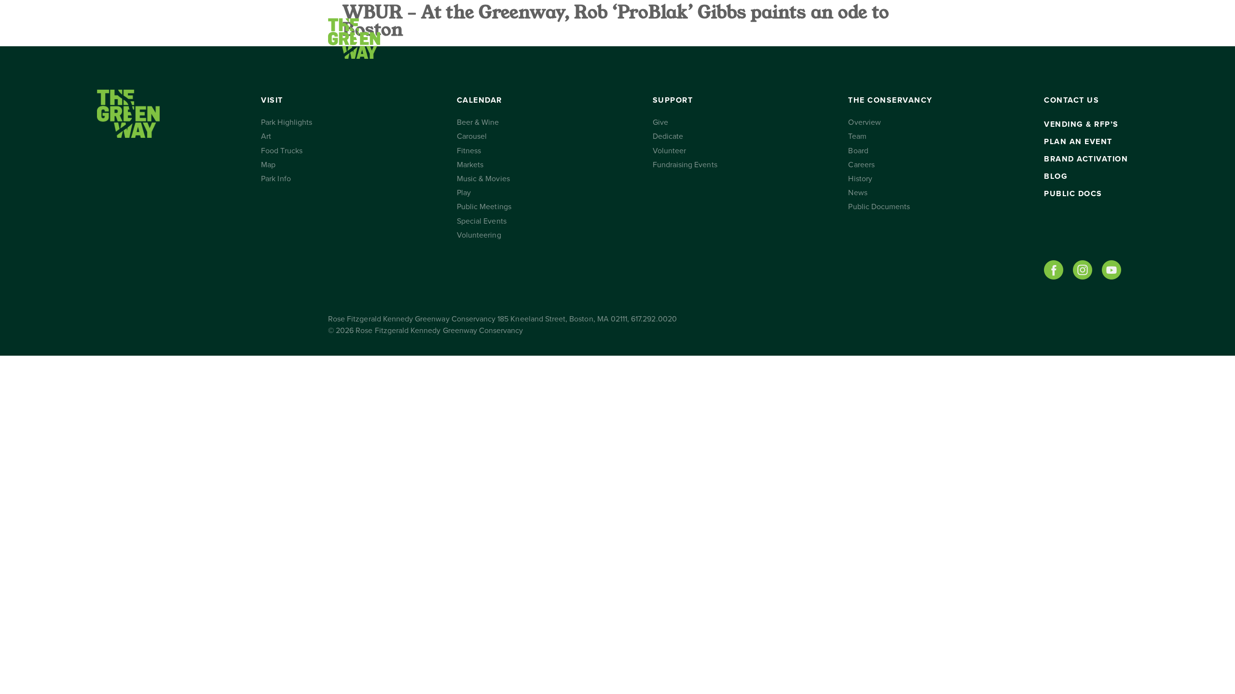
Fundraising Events (685, 165)
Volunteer (669, 151)
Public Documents (879, 207)
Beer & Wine (478, 122)
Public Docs (1073, 194)
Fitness (469, 151)
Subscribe (859, 38)
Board (858, 151)
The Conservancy (708, 38)
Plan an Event (1078, 142)
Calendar (509, 38)
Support (601, 38)
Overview (864, 122)
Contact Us (792, 38)
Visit (428, 38)
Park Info (275, 179)
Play (464, 193)
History (860, 179)
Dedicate (668, 136)
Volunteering (479, 235)
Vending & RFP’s (1081, 124)
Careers (861, 165)
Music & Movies (483, 179)
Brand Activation (1086, 159)
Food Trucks (281, 151)
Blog (1056, 176)
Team (857, 136)
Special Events (482, 221)
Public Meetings (484, 207)
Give (660, 122)
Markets (470, 165)
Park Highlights (286, 122)
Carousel (472, 136)
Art (266, 136)
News (857, 193)
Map (268, 165)
